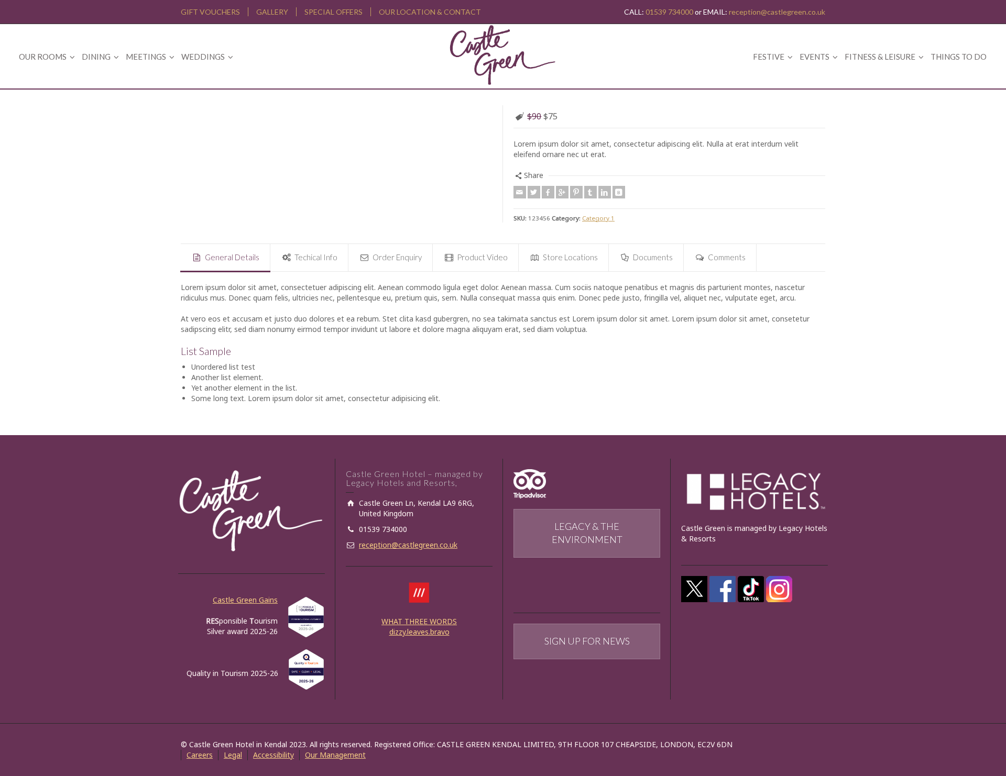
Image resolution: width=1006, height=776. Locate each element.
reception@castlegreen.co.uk (777, 11)
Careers (200, 755)
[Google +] (562, 192)
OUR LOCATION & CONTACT (430, 11)
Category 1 (598, 218)
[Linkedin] (604, 192)
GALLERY (272, 11)
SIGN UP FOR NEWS (587, 641)
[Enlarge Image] (337, 106)
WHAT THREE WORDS (419, 621)
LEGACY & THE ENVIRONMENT (587, 533)
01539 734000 (669, 11)
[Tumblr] (590, 192)
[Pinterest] (576, 192)
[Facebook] (548, 192)
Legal (233, 755)
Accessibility (273, 755)
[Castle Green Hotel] (503, 54)
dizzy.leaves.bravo (419, 632)
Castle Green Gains (245, 600)
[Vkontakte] (619, 192)
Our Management (335, 755)
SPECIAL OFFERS (333, 11)
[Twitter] (534, 192)
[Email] (519, 192)
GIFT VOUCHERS (210, 11)
